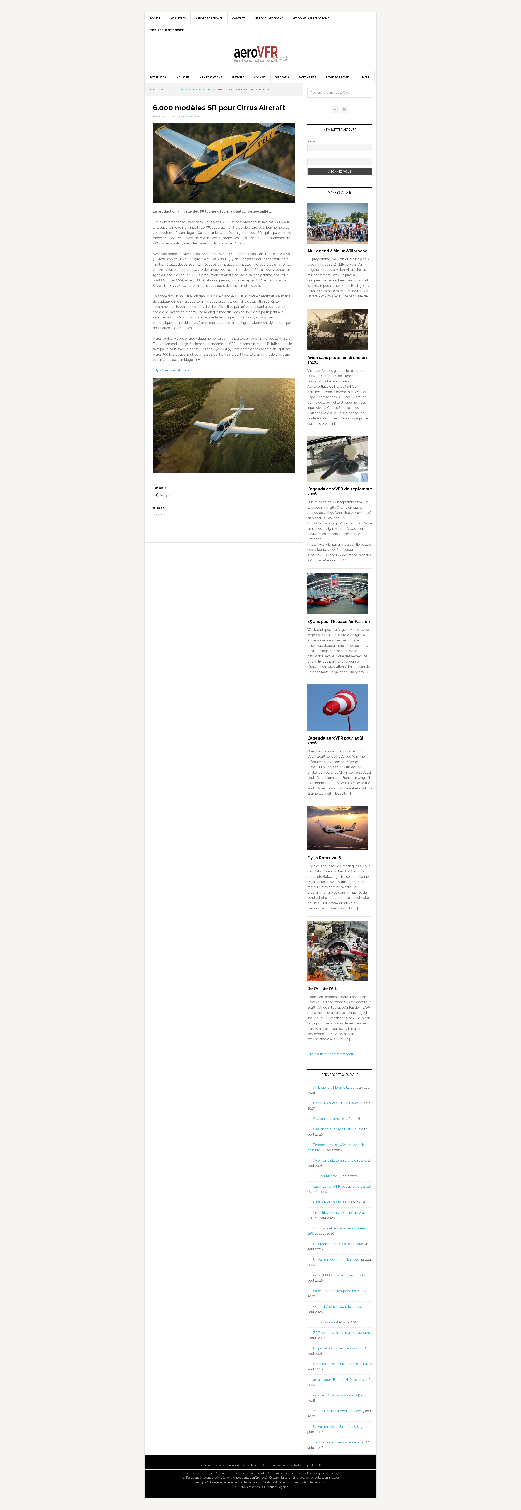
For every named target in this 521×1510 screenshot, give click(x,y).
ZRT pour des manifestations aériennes (342, 1333)
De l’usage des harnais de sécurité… (339, 1442)
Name (311, 141)
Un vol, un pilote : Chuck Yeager (336, 1260)
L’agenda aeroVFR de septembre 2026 (342, 1186)
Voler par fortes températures (335, 1291)
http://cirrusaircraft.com (171, 370)
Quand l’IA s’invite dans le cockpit (338, 1307)
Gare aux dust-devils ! (329, 1202)
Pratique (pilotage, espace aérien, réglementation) (228, 1482)
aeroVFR (260, 53)
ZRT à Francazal (325, 1322)
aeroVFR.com (251, 1465)
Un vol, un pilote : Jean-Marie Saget (339, 1427)
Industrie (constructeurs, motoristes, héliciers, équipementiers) (297, 1473)
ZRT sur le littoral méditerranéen (337, 1411)
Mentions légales (277, 1487)
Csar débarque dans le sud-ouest (338, 1129)
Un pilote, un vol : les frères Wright (338, 1348)
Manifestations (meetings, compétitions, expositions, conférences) (224, 1477)
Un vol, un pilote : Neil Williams (336, 1103)
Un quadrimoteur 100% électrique (338, 1244)
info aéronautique (228, 1473)
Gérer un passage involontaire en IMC (341, 1364)
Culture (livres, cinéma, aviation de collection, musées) (304, 1477)
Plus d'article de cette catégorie (331, 1054)
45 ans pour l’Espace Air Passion (338, 621)
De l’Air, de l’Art (322, 988)
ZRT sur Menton (325, 1176)
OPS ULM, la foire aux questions (337, 1275)
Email (310, 155)
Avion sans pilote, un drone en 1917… (340, 1160)
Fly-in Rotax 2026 (324, 857)
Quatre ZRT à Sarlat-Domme (335, 1395)
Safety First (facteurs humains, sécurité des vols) (294, 1482)
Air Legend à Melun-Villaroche (337, 250)
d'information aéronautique (222, 1465)
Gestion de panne (326, 1119)
